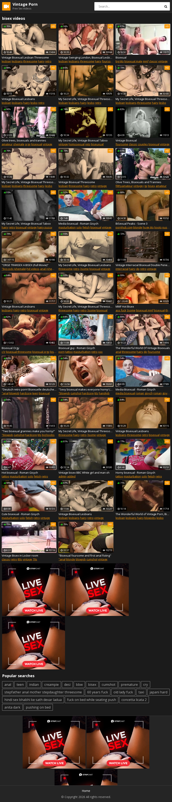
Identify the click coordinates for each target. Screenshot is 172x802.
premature (129, 684)
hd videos (33, 269)
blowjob (14, 393)
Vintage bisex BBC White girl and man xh (84, 472)
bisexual (36, 144)
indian (34, 684)
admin (62, 476)
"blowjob (64, 393)
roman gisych (144, 393)
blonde (137, 227)
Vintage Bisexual (126, 140)
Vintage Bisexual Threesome (77, 182)
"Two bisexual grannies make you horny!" (28, 431)
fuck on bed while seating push (91, 699)
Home (86, 791)
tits (96, 393)
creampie (51, 684)
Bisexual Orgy (10, 348)
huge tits (148, 227)
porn (62, 352)
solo (79, 227)
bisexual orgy (41, 352)
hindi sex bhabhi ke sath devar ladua (33, 699)
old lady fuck (123, 692)
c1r (3, 352)
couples (143, 144)
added (71, 476)
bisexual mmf (144, 310)
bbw (79, 684)
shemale (18, 144)
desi (67, 684)
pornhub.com (124, 227)
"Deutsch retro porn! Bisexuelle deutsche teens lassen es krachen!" (29, 389)
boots (158, 227)
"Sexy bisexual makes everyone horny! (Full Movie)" (86, 389)
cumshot (75, 393)
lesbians (17, 61)
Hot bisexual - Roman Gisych (20, 472)
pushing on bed (38, 707)
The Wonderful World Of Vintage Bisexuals (143, 348)
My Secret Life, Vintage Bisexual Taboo (83, 140)
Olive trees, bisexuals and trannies (24, 140)
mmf (146, 61)
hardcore (26, 393)
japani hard (158, 692)
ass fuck (121, 310)
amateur (7, 144)
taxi (141, 692)
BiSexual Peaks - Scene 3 (131, 223)
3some (84, 269)
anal (118, 352)
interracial (122, 269)
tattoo (69, 352)
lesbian (6, 61)
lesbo (34, 103)
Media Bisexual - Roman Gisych (135, 389)
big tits (120, 61)
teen (35, 393)
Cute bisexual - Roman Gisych (20, 514)
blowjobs (150, 518)
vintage (163, 61)
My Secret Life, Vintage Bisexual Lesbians (85, 265)
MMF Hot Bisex (125, 306)
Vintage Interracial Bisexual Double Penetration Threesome (143, 265)
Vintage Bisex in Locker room (20, 555)
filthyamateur (124, 186)
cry (145, 684)
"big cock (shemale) (14, 269)
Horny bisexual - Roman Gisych (135, 472)
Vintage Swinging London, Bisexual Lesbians (86, 57)
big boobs (48, 435)
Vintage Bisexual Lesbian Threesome (25, 57)
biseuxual (97, 144)
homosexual (77, 144)
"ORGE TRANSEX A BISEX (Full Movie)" (25, 265)
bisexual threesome (19, 352)
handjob (104, 393)
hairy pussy (44, 227)
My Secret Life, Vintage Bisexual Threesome (86, 99)
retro (48, 61)
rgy (145, 186)
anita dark (12, 707)
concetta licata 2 (134, 699)
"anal (5, 393)
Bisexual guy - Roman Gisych (77, 348)
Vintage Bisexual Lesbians (18, 99)
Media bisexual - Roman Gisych (78, 223)
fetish (86, 227)
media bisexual (125, 393)
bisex (151, 186)
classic (153, 61)
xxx (100, 352)
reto (87, 144)
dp (137, 269)
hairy (41, 61)
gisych (166, 393)
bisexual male (133, 61)
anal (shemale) (49, 269)
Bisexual (121, 57)
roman (157, 393)
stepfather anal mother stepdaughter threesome (43, 692)
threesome (30, 61)
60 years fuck (97, 692)
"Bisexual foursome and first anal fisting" (85, 555)
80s (20, 559)
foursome (108, 61)
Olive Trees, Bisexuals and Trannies (138, 182)
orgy (28, 144)
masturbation (67, 227)
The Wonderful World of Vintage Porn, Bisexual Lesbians (143, 514)
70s (35, 559)
